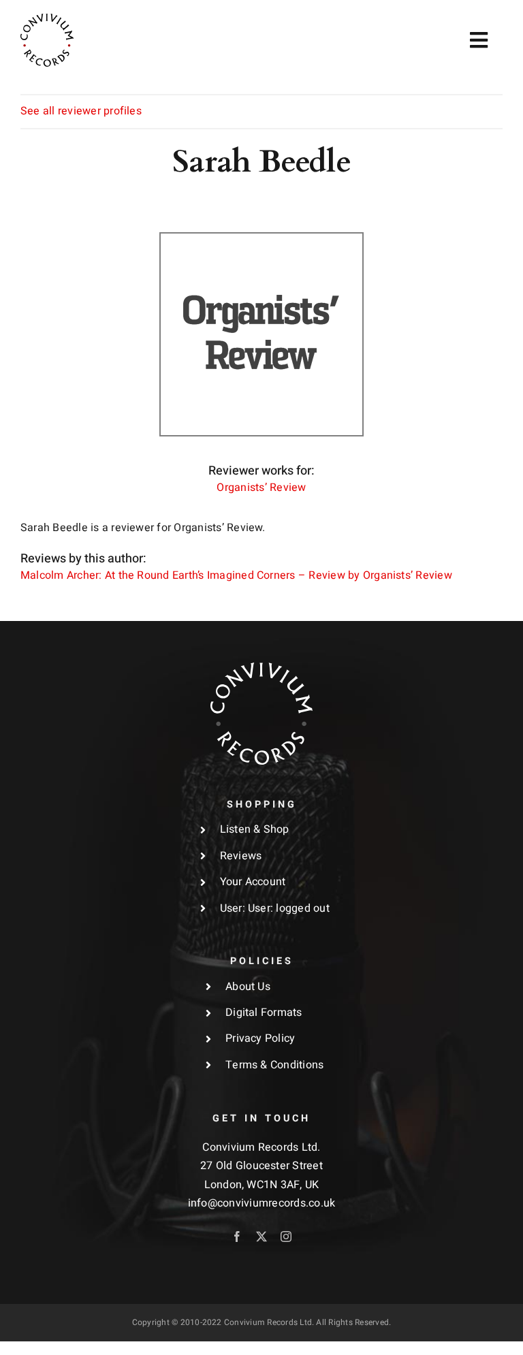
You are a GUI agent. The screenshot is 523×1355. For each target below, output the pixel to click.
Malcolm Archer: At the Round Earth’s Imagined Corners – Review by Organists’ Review (236, 575)
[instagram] (286, 1236)
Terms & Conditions (274, 1065)
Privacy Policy (260, 1038)
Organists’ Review (261, 487)
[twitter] (261, 1236)
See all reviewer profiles (81, 111)
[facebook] (237, 1236)
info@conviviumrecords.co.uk (261, 1203)
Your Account (253, 882)
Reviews (241, 856)
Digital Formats (263, 1012)
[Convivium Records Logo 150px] (261, 668)
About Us (247, 986)
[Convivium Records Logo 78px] (47, 19)
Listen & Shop (254, 829)
